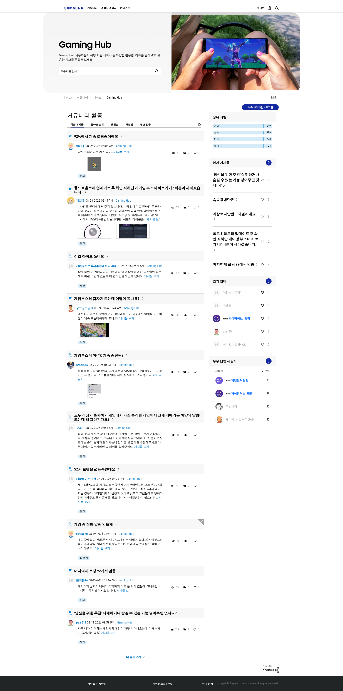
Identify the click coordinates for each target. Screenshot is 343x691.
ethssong (82, 533)
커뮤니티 (92, 7)
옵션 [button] (274, 97)
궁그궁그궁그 (84, 308)
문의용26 (82, 580)
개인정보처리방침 (163, 683)
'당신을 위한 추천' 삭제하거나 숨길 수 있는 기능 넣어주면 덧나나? (125, 613)
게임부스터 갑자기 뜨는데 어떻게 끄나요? (107, 298)
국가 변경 (207, 683)
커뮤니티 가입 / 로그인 (260, 107)
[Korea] (73, 8)
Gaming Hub (124, 146)
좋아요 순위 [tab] (97, 124)
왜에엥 (80, 146)
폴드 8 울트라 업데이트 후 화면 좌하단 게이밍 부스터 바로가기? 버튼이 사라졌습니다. (236, 238)
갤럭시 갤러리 (108, 7)
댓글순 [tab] (114, 124)
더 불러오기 (133, 657)
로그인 (261, 7)
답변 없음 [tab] (145, 124)
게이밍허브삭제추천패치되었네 (96, 266)
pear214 (81, 622)
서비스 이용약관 (97, 683)
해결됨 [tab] (129, 124)
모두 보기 (242, 162)
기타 (216, 125)
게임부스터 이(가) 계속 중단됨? (98, 355)
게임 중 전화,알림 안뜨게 (93, 524)
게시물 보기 (121, 152)
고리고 (80, 428)
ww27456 (82, 365)
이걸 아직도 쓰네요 (89, 256)
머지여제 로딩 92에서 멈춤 (95, 571)
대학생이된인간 (86, 478)
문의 (82, 175)
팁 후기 (84, 557)
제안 (82, 285)
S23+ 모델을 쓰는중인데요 (94, 469)
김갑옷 (80, 200)
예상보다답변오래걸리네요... (235, 214)
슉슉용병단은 (224, 199)
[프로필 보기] (70, 146)
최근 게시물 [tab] (77, 124)
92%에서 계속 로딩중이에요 (96, 136)
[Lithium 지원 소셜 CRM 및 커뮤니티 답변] (271, 668)
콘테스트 (125, 7)
